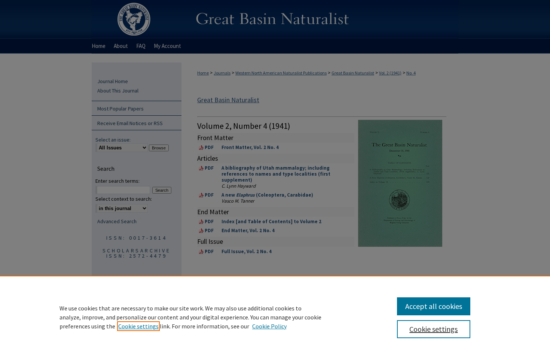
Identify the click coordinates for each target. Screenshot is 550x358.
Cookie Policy (269, 326)
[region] (275, 317)
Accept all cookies (433, 306)
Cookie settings (138, 326)
